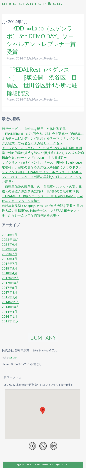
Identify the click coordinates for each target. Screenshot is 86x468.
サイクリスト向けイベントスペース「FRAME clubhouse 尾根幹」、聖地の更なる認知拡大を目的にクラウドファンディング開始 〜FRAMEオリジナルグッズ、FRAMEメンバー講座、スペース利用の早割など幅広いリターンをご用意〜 (42, 171)
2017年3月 (9, 292)
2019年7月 (9, 263)
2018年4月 (9, 273)
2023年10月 (10, 239)
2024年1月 (9, 235)
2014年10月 (10, 307)
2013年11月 (10, 321)
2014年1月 (9, 316)
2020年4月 (9, 259)
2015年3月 (9, 297)
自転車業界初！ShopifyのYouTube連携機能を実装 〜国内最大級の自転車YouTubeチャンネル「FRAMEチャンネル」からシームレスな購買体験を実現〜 (42, 210)
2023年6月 (9, 244)
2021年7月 (9, 254)
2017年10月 (10, 283)
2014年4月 (9, 311)
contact (12, 357)
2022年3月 (9, 249)
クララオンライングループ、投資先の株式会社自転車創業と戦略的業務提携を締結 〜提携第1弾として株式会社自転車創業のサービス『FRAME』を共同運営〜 (43, 152)
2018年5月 (9, 268)
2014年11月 (10, 302)
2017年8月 (9, 287)
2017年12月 (10, 278)
